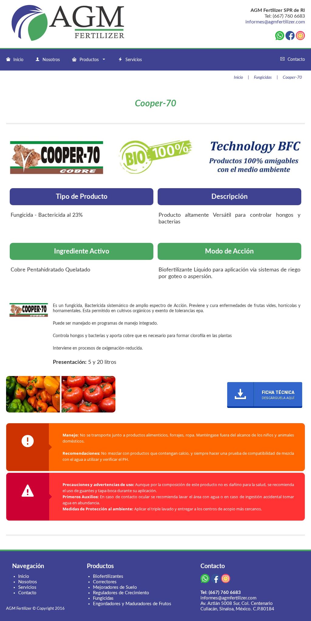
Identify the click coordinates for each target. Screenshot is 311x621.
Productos (89, 60)
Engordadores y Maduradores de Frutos (132, 604)
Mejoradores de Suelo (115, 587)
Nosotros (51, 60)
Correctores (105, 582)
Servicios (133, 60)
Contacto (296, 59)
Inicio (18, 60)
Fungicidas (263, 77)
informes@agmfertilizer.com (275, 21)
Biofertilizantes (108, 576)
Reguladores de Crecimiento (121, 593)
